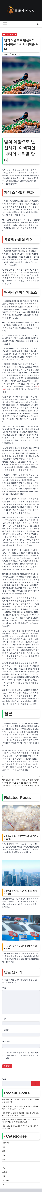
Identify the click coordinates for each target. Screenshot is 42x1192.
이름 (4, 1019)
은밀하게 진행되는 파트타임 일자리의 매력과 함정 (20, 892)
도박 (4, 1163)
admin (6, 54)
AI (3, 1184)
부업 (4, 1168)
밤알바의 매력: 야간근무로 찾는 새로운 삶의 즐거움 (21, 837)
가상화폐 (5, 1143)
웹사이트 (6, 1041)
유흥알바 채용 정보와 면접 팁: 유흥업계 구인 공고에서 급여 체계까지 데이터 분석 (20, 1114)
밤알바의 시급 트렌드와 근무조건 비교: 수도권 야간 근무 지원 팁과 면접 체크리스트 (20, 1120)
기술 (4, 1155)
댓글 (4, 987)
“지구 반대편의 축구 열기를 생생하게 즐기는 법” (20, 947)
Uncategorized (9, 35)
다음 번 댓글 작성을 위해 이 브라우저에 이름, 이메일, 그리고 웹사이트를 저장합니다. (22, 1055)
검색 (4, 1079)
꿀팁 (4, 1159)
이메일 (5, 1030)
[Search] (38, 24)
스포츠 (4, 1172)
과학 (4, 1151)
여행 (4, 1176)
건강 (4, 1147)
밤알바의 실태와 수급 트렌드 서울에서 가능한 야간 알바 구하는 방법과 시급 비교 (20, 1107)
